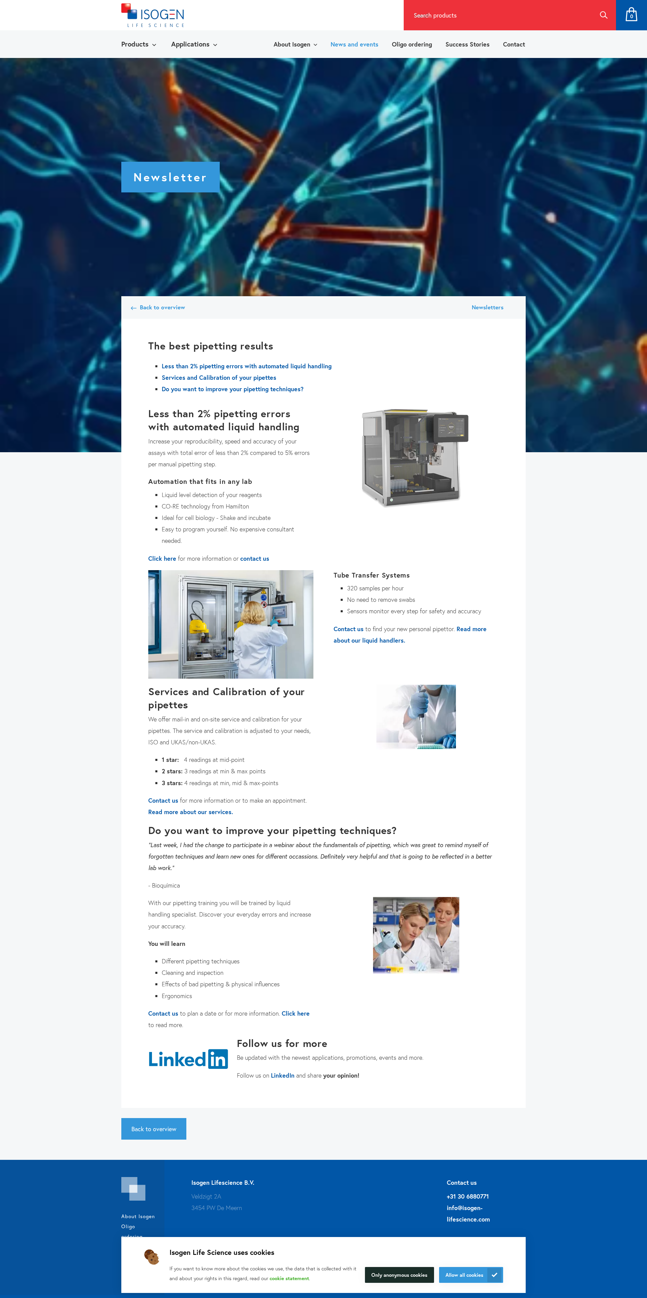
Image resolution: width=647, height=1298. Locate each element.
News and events (354, 44)
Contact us (349, 629)
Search (603, 15)
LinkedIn (283, 1075)
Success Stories (467, 44)
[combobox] (497, 15)
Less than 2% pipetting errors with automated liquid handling (247, 366)
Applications (190, 44)
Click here (162, 558)
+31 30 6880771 (468, 1196)
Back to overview (162, 307)
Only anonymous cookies (399, 1274)
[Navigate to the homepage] (152, 15)
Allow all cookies (464, 1274)
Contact (514, 44)
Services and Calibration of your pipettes (219, 377)
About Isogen (292, 44)
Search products (435, 15)
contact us (254, 558)
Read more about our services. (190, 812)
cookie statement (289, 1278)
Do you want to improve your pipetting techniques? (233, 389)
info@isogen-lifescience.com (468, 1213)
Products (135, 44)
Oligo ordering (412, 44)
